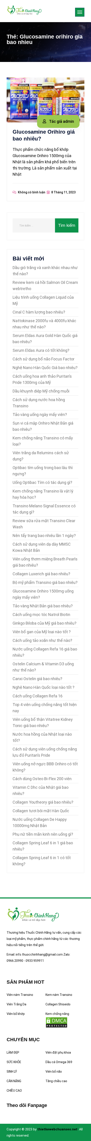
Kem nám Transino (59, 995)
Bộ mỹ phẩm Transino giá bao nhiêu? (45, 582)
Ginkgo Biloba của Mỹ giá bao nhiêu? (44, 623)
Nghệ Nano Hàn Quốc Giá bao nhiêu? (45, 367)
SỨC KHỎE (14, 1062)
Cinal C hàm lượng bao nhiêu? (39, 312)
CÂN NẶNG (14, 1081)
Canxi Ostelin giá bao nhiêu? (37, 678)
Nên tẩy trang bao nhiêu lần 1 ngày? (44, 535)
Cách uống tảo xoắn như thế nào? (42, 640)
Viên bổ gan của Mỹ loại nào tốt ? (42, 631)
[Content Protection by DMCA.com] (57, 1022)
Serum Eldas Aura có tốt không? (41, 350)
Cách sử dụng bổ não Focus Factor (43, 359)
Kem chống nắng (57, 1014)
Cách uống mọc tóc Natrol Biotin (41, 614)
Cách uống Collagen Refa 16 (38, 696)
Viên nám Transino (20, 995)
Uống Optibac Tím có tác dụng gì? (42, 482)
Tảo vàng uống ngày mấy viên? (40, 414)
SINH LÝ (12, 1071)
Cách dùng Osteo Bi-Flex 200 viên (42, 778)
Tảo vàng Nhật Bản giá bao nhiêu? (43, 606)
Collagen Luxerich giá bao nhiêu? (41, 573)
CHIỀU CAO (14, 1090)
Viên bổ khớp (16, 1014)
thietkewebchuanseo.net (57, 1129)
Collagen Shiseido (58, 1004)
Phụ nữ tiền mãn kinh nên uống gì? (43, 834)
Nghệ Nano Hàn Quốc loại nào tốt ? (43, 687)
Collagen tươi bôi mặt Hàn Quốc (41, 810)
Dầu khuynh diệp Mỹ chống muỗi (41, 391)
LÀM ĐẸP (13, 1052)
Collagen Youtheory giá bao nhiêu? (43, 802)
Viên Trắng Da (16, 1004)
